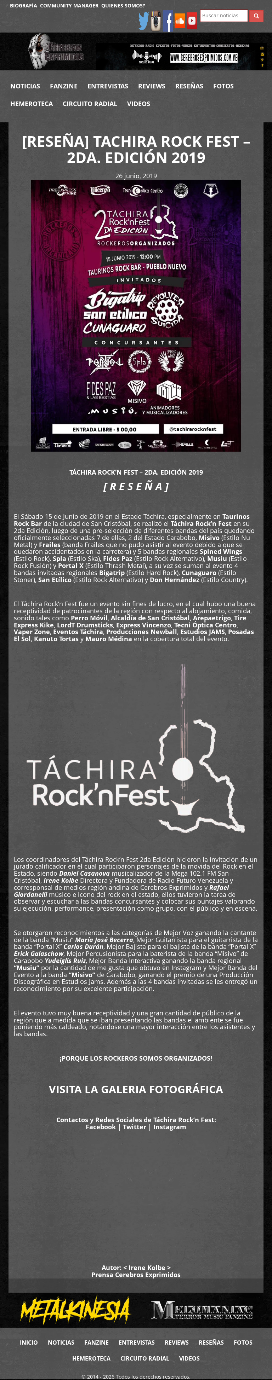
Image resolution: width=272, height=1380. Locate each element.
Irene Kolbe (147, 1267)
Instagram (169, 1127)
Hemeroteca (31, 103)
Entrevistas (107, 86)
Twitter (134, 1127)
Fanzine (64, 86)
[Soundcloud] (180, 20)
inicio (29, 1342)
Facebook (101, 1127)
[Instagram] (156, 20)
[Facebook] (168, 20)
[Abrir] (181, 56)
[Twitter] (143, 20)
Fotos (223, 86)
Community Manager (69, 5)
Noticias (25, 86)
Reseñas (189, 86)
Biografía (23, 5)
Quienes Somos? (123, 5)
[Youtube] (192, 20)
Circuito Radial (90, 103)
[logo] (57, 51)
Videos (138, 103)
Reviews (151, 86)
